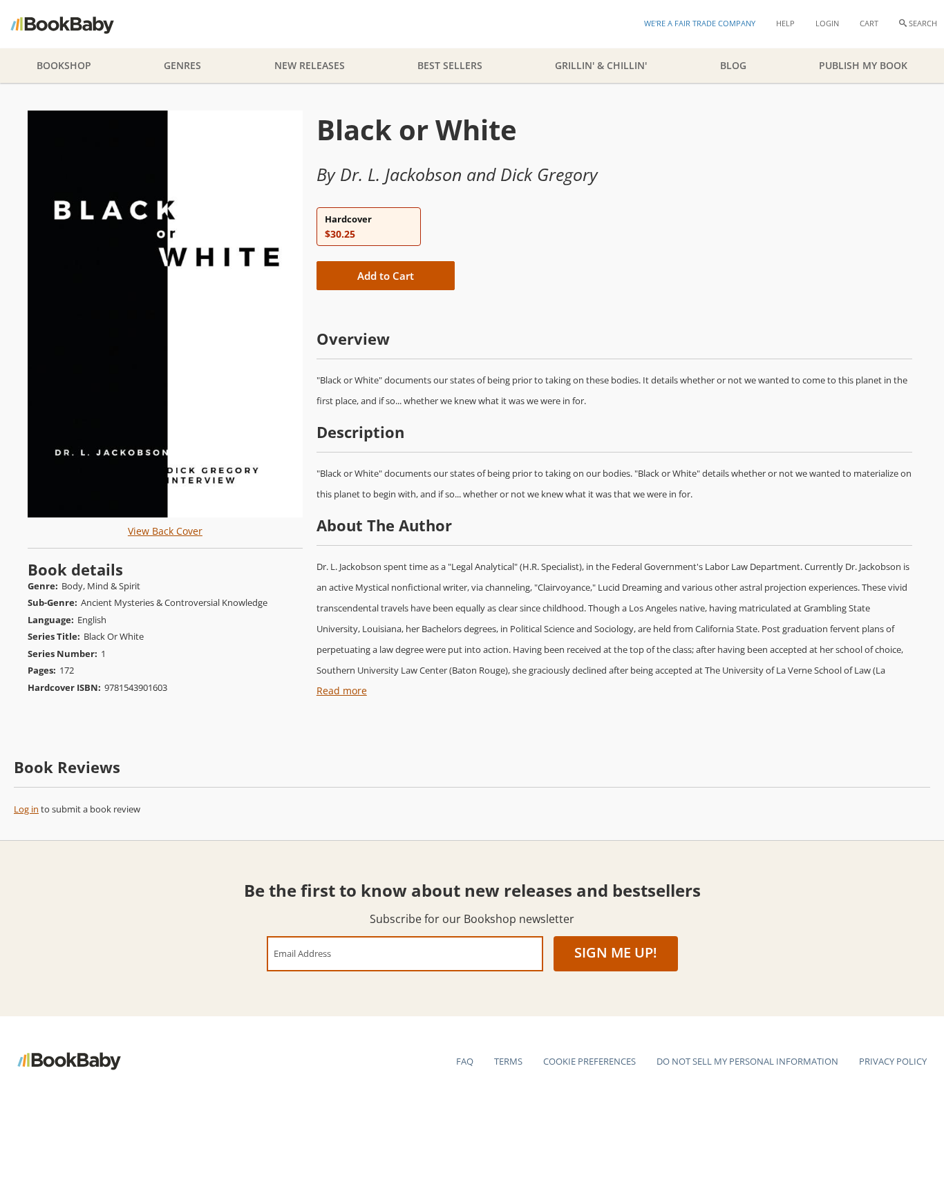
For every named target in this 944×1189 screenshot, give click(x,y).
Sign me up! (615, 952)
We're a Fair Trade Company (699, 23)
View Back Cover (165, 531)
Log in (26, 809)
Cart (869, 23)
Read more (342, 690)
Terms (508, 1061)
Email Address (302, 953)
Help (785, 23)
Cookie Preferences (589, 1061)
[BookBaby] (74, 24)
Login (827, 23)
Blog (733, 65)
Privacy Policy (893, 1061)
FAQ (464, 1061)
